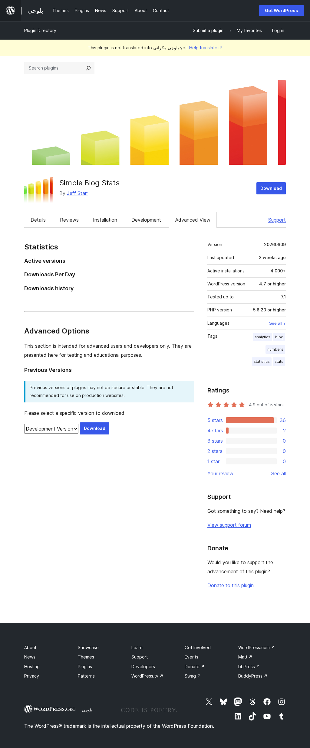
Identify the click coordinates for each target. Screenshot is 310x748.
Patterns (86, 675)
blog (279, 337)
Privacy (31, 675)
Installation (105, 220)
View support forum (229, 525)
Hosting (32, 666)
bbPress (249, 666)
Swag (193, 675)
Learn (137, 647)
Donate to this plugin (230, 585)
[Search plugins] (88, 68)
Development (146, 220)
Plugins (85, 666)
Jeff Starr (77, 193)
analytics (262, 337)
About (30, 647)
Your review (220, 473)
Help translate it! (205, 47)
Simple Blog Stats (89, 182)
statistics (262, 361)
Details (38, 220)
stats (279, 361)
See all (278, 473)
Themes (86, 656)
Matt (245, 656)
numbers (275, 349)
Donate (195, 666)
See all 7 (277, 323)
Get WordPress (281, 10)
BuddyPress (253, 675)
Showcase (88, 647)
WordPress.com (256, 647)
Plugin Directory (40, 30)
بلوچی (87, 709)
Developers (143, 666)
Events (191, 656)
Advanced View (192, 220)
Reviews (69, 220)
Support (277, 220)
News (29, 656)
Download (271, 188)
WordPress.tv (147, 675)
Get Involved (198, 647)
